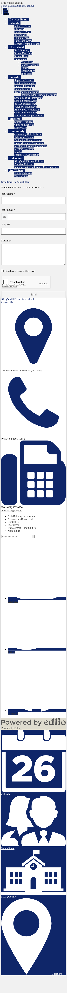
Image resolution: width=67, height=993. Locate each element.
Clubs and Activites (24, 124)
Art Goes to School (24, 137)
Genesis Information (24, 86)
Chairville (19, 29)
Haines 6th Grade (23, 40)
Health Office (28, 70)
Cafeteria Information (25, 83)
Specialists (26, 73)
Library (24, 67)
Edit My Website (23, 173)
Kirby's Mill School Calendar (29, 161)
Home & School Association (29, 143)
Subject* (5, 224)
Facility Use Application (26, 154)
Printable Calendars (24, 164)
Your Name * (8, 193)
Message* (6, 240)
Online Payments (23, 89)
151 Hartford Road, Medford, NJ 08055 (21, 370)
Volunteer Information (25, 106)
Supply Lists (20, 127)
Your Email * (8, 209)
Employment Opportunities (22, 527)
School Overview (23, 53)
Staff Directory (22, 50)
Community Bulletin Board (28, 134)
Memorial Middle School (27, 43)
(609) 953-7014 (17, 439)
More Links (14, 530)
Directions (57, 973)
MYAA (18, 151)
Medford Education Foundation (30, 146)
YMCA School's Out (25, 103)
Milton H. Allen (22, 26)
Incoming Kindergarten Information (39, 94)
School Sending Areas (25, 100)
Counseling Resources (25, 112)
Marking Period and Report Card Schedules (36, 167)
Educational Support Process (29, 115)
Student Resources (23, 121)
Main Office (27, 62)
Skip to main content (11, 2)
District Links (21, 176)
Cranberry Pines (22, 32)
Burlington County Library (28, 140)
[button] (14, 23)
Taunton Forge (21, 38)
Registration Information (26, 92)
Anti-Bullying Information (21, 516)
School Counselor (30, 65)
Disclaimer (13, 525)
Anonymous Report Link (27, 109)
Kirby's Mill (20, 35)
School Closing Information (28, 97)
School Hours (21, 56)
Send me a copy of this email (20, 271)
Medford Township (24, 148)
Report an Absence (24, 80)
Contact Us (13, 522)
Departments (20, 59)
